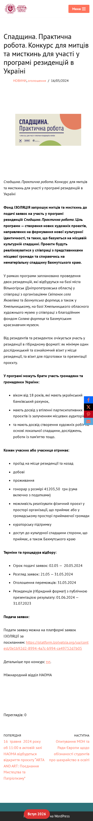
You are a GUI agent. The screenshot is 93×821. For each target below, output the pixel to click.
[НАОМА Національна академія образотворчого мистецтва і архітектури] (17, 8)
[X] (88, 407)
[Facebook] (88, 399)
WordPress (62, 816)
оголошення (37, 80)
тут (48, 661)
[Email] (88, 421)
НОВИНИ (19, 80)
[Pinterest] (88, 414)
